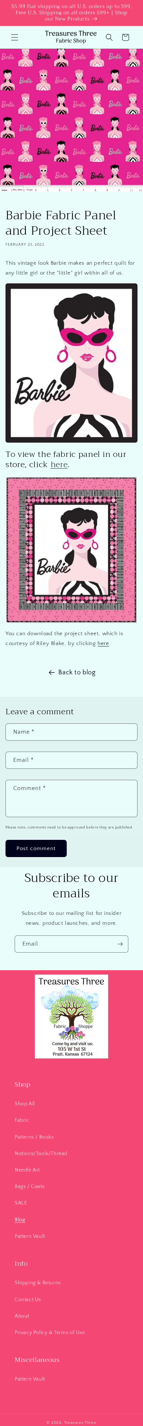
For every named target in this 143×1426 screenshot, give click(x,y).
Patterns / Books (34, 1137)
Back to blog (76, 672)
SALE (21, 1203)
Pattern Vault (30, 1236)
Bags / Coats (29, 1186)
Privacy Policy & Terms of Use (50, 1333)
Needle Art (27, 1170)
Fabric (22, 1120)
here (59, 465)
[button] (15, 37)
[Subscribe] (120, 944)
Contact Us (28, 1300)
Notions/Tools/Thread (41, 1154)
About (22, 1316)
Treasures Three (80, 1423)
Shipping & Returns (38, 1283)
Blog (20, 1220)
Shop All (25, 1104)
